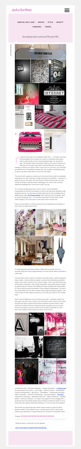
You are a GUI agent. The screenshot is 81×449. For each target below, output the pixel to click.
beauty (60, 22)
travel (48, 27)
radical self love (26, 22)
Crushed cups (61, 388)
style (50, 22)
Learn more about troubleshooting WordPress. (31, 428)
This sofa (60, 394)
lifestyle (10, 50)
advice (41, 22)
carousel (37, 27)
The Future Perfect (34, 195)
